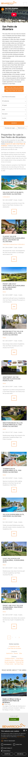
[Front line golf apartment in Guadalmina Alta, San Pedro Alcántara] (14, 274)
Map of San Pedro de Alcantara (14, 90)
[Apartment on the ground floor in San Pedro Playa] (14, 367)
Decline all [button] (20, 754)
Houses (16, 653)
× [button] (26, 730)
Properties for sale (15, 646)
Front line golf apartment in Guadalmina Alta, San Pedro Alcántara (14, 286)
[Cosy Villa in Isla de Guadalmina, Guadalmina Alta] (14, 548)
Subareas (14, 656)
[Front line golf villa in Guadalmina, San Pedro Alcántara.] (14, 595)
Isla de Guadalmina (10, 662)
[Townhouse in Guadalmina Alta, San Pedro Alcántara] (14, 459)
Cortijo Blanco (19, 658)
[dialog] (14, 743)
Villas (20, 653)
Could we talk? (14, 716)
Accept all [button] (7, 754)
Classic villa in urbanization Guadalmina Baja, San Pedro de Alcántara (14, 238)
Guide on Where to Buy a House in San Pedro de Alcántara (11, 700)
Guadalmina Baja (19, 660)
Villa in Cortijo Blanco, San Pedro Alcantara (13, 193)
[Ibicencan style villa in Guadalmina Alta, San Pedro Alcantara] (14, 321)
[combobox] (24, 730)
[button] (14, 751)
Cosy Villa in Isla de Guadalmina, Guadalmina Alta (13, 560)
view (14, 211)
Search (14, 123)
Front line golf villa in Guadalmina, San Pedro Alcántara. (13, 607)
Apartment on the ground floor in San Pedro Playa (11, 379)
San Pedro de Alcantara (14, 648)
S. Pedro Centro (9, 664)
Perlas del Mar (19, 662)
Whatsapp (13, 719)
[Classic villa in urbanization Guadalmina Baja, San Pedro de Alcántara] (14, 226)
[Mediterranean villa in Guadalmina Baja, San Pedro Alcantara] (14, 413)
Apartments (9, 653)
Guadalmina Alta (9, 660)
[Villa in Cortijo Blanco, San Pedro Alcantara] (14, 182)
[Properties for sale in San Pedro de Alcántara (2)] (19, 637)
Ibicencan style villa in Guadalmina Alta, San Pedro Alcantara (13, 333)
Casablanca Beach (10, 658)
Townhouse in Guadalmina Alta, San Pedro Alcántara (12, 470)
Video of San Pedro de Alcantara (14, 87)
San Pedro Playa (18, 664)
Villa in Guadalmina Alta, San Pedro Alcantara (13, 515)
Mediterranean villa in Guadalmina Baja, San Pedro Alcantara (12, 424)
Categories (14, 651)
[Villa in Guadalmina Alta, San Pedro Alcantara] (14, 504)
